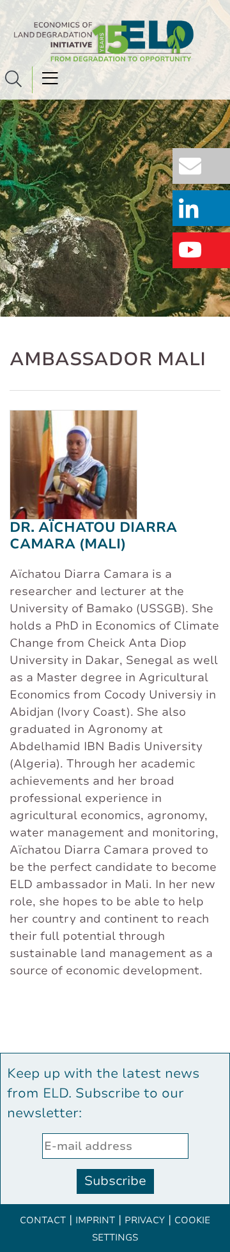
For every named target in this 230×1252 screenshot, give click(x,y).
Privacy (145, 1220)
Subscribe (115, 1180)
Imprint (95, 1220)
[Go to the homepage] (104, 40)
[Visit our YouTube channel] (204, 251)
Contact (43, 1220)
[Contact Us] (204, 167)
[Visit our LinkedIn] (204, 209)
